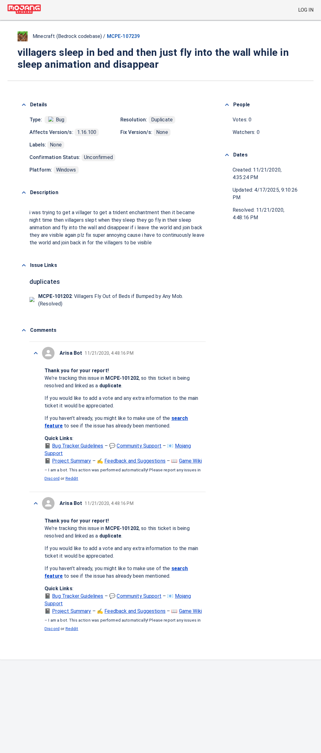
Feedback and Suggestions (135, 461)
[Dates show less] (227, 155)
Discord (52, 478)
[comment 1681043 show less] (35, 503)
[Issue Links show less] (24, 265)
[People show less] (227, 104)
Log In (305, 10)
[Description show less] (24, 192)
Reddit (72, 478)
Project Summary (71, 461)
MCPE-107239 (123, 36)
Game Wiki (190, 461)
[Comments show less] (24, 330)
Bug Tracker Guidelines (77, 446)
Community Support (139, 446)
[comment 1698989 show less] (35, 353)
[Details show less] (24, 104)
